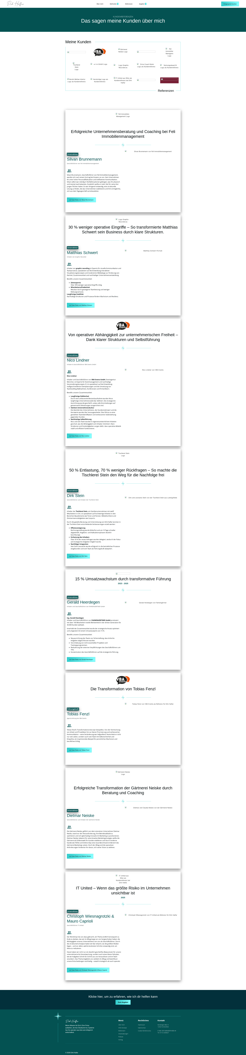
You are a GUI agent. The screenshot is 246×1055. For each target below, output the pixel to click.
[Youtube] (75, 1036)
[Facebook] (66, 1036)
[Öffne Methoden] (118, 4)
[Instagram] (71, 1036)
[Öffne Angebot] (146, 4)
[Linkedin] (79, 1036)
